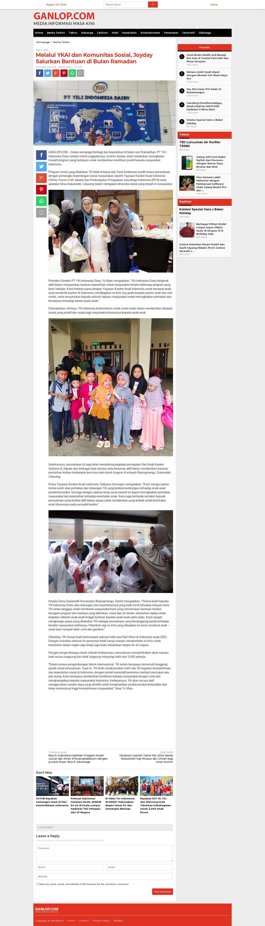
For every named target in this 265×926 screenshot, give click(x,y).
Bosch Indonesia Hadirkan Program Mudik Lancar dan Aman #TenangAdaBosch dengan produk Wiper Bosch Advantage (78, 757)
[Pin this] (64, 73)
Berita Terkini (65, 67)
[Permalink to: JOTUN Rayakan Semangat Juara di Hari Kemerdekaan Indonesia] (52, 786)
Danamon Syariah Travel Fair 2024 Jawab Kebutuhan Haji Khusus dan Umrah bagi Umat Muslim (146, 757)
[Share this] (39, 73)
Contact (84, 920)
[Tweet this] (47, 73)
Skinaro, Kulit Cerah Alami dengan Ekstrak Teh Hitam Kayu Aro (207, 75)
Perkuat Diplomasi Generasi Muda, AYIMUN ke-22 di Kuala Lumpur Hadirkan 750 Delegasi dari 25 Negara (86, 805)
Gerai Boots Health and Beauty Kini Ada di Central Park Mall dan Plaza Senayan (208, 58)
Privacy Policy (101, 920)
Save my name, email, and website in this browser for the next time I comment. (84, 884)
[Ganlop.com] (64, 18)
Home (71, 920)
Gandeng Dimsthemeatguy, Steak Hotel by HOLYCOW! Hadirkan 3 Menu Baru (204, 106)
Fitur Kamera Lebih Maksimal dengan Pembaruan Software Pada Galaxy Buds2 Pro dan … (211, 184)
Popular (204, 47)
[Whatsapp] (72, 73)
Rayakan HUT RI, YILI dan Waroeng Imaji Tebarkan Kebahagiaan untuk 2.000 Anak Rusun (155, 805)
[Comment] (80, 73)
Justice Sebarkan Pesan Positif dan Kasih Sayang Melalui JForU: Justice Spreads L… (202, 247)
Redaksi (118, 920)
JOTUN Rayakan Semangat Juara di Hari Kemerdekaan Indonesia (52, 802)
